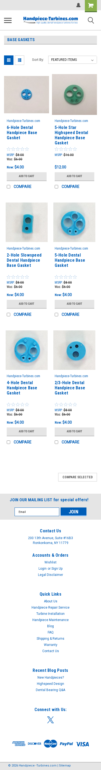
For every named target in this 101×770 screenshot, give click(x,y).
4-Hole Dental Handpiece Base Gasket (22, 388)
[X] (50, 719)
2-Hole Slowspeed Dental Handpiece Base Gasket (24, 260)
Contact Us (50, 651)
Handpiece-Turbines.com (23, 121)
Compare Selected (77, 477)
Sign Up (56, 568)
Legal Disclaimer (50, 575)
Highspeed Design (50, 684)
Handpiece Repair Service (50, 607)
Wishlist (50, 562)
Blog (50, 626)
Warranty (50, 645)
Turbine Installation (50, 614)
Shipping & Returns (50, 638)
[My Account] (78, 5)
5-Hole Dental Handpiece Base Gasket (70, 260)
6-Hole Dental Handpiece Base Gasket (22, 132)
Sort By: (38, 60)
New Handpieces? (50, 677)
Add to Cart (26, 176)
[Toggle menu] (8, 20)
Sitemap (65, 765)
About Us (50, 601)
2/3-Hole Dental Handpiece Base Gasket (70, 388)
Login (43, 568)
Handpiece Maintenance (50, 620)
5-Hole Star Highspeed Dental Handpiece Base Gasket (71, 135)
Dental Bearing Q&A (50, 690)
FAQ (51, 632)
